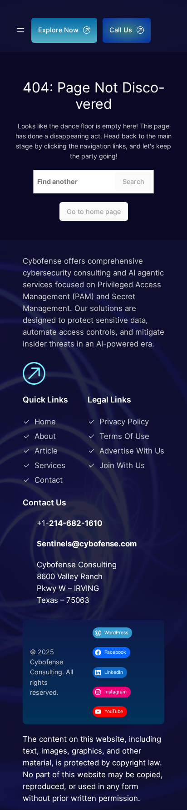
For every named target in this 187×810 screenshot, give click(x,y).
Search (133, 181)
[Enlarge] (20, 535)
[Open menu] (20, 30)
